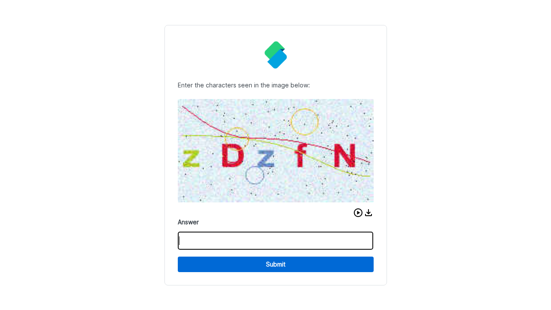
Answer (188, 222)
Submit (275, 264)
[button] (358, 213)
